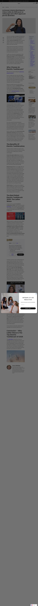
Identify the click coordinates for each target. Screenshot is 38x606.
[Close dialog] (36, 293)
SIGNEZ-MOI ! (28, 308)
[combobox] (34, 605)
